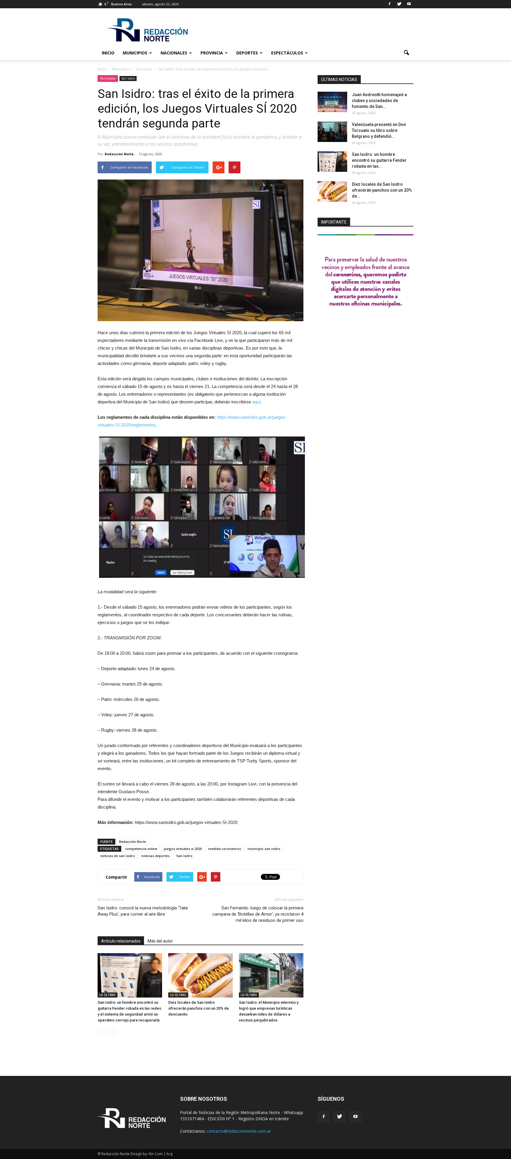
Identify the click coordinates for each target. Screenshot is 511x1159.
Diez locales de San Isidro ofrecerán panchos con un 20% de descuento (198, 1008)
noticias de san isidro (117, 856)
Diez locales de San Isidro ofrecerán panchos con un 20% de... (382, 190)
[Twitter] (399, 4)
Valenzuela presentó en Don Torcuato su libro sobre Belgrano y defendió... (379, 130)
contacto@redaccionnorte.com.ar (239, 1131)
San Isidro (128, 78)
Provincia (211, 53)
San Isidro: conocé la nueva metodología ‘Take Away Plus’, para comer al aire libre (143, 911)
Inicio (108, 53)
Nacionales (174, 53)
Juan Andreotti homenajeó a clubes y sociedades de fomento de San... (379, 100)
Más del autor (160, 941)
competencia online (141, 848)
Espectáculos (287, 53)
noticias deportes (155, 856)
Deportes (247, 53)
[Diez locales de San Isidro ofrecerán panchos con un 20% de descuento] (200, 975)
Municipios (135, 53)
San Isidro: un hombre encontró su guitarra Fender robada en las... (379, 160)
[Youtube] (409, 4)
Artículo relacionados (120, 941)
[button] (406, 53)
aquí (256, 401)
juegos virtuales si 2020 (183, 848)
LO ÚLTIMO (107, 995)
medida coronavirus (224, 848)
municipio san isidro (264, 848)
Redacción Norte (119, 154)
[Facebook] (389, 4)
